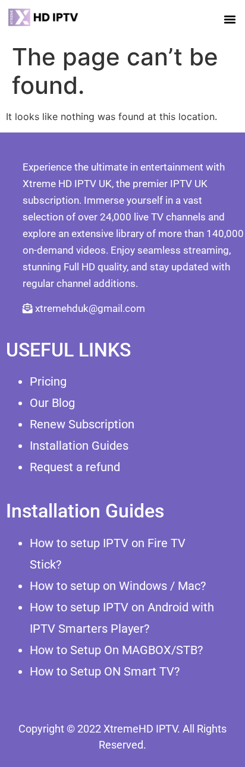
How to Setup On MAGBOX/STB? (116, 650)
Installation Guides (79, 445)
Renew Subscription (82, 424)
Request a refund (75, 467)
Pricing (48, 381)
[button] (230, 19)
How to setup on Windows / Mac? (118, 586)
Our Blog (52, 403)
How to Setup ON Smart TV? (105, 671)
